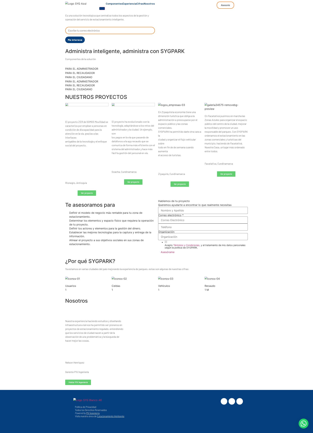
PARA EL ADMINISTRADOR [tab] (81, 68)
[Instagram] (232, 401)
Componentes (114, 3)
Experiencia (129, 3)
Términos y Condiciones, (186, 245)
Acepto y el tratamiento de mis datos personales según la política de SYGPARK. (205, 246)
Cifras (140, 3)
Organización (166, 232)
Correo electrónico (171, 215)
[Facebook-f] (224, 401)
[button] (303, 423)
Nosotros (149, 3)
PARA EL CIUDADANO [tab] (78, 77)
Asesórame (167, 252)
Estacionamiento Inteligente (110, 416)
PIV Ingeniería (93, 413)
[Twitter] (239, 401)
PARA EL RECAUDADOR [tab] (80, 73)
